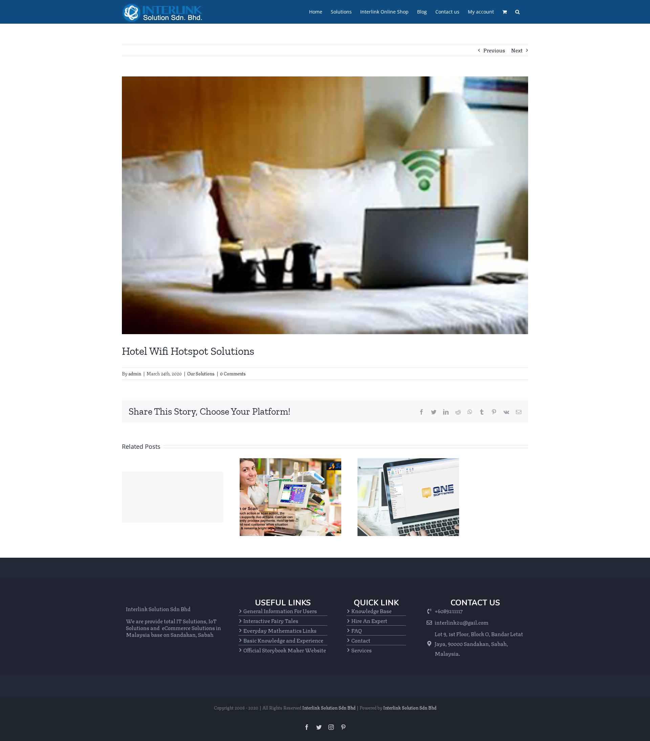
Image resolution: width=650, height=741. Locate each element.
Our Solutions (201, 373)
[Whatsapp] (470, 412)
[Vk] (506, 412)
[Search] (517, 12)
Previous (494, 50)
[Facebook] (421, 412)
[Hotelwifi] (325, 205)
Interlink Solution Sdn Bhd (328, 707)
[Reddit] (458, 412)
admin (134, 373)
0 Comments (233, 373)
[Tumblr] (481, 412)
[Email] (518, 412)
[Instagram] (331, 727)
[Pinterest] (494, 412)
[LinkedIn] (446, 412)
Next (517, 50)
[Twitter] (433, 412)
